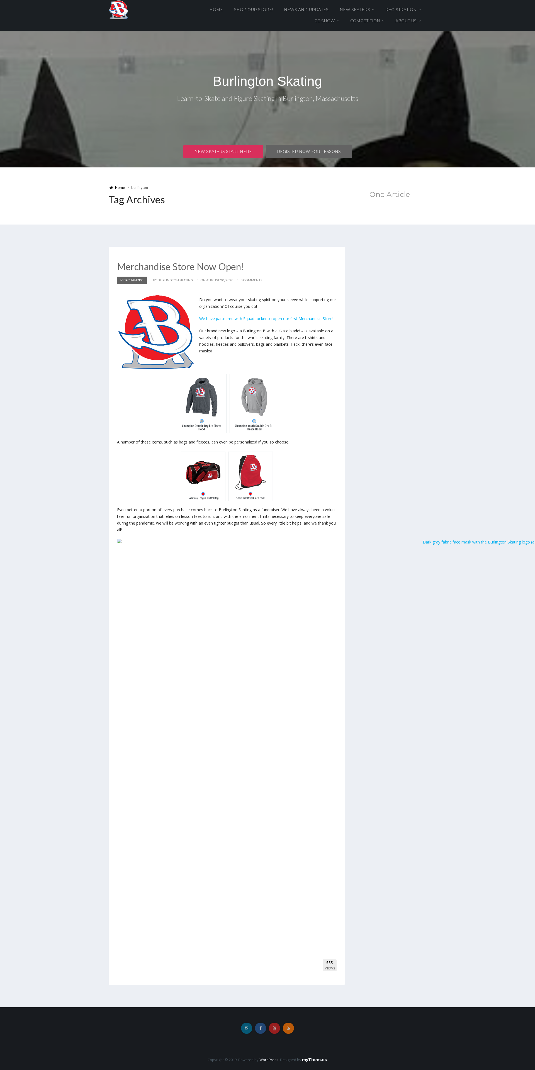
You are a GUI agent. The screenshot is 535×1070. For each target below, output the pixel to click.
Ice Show (324, 20)
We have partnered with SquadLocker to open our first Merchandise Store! (266, 318)
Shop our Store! (253, 9)
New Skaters (355, 9)
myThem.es (314, 1059)
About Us (406, 20)
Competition (365, 20)
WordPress (268, 1059)
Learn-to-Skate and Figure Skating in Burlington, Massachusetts (267, 98)
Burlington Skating (267, 81)
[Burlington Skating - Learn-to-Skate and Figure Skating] (118, 9)
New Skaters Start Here (223, 151)
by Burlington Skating (173, 280)
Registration (401, 9)
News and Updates (306, 9)
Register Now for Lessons (309, 151)
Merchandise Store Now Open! (180, 266)
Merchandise (132, 280)
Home (216, 9)
